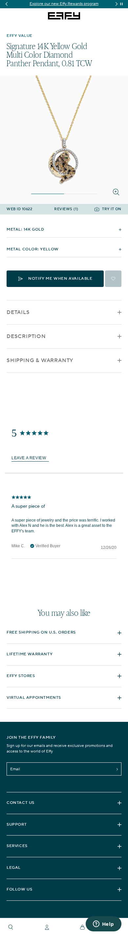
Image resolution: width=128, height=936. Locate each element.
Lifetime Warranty (30, 654)
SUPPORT (17, 824)
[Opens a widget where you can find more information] (103, 924)
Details (18, 312)
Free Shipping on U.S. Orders (41, 632)
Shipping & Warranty (40, 360)
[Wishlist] (113, 278)
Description (26, 336)
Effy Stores (21, 675)
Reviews (66, 209)
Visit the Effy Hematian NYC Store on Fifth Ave (67, 3)
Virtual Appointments (34, 697)
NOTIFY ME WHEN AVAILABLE (60, 278)
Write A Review (30, 458)
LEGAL (14, 867)
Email (15, 769)
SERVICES (17, 845)
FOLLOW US (19, 889)
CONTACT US (20, 802)
